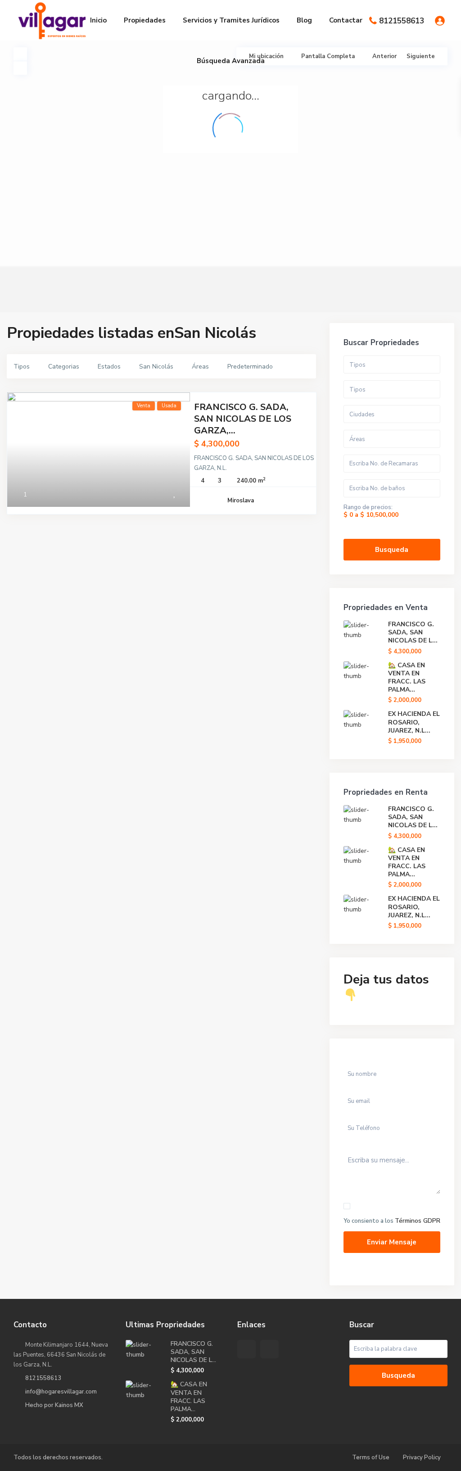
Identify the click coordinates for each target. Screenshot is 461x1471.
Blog (304, 20)
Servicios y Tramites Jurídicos (231, 20)
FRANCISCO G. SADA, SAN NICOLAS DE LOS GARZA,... (242, 419)
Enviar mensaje (391, 1242)
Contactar (345, 20)
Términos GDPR (417, 1220)
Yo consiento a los (391, 1220)
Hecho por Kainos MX (54, 1405)
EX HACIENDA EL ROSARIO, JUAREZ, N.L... (414, 722)
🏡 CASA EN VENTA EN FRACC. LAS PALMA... (406, 677)
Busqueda (391, 549)
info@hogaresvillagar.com (61, 1392)
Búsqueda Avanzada (231, 60)
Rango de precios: (368, 507)
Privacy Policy (422, 1457)
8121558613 (401, 21)
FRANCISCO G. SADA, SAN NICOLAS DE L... (413, 632)
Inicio (98, 20)
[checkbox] (346, 1206)
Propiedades (145, 20)
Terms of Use (370, 1457)
